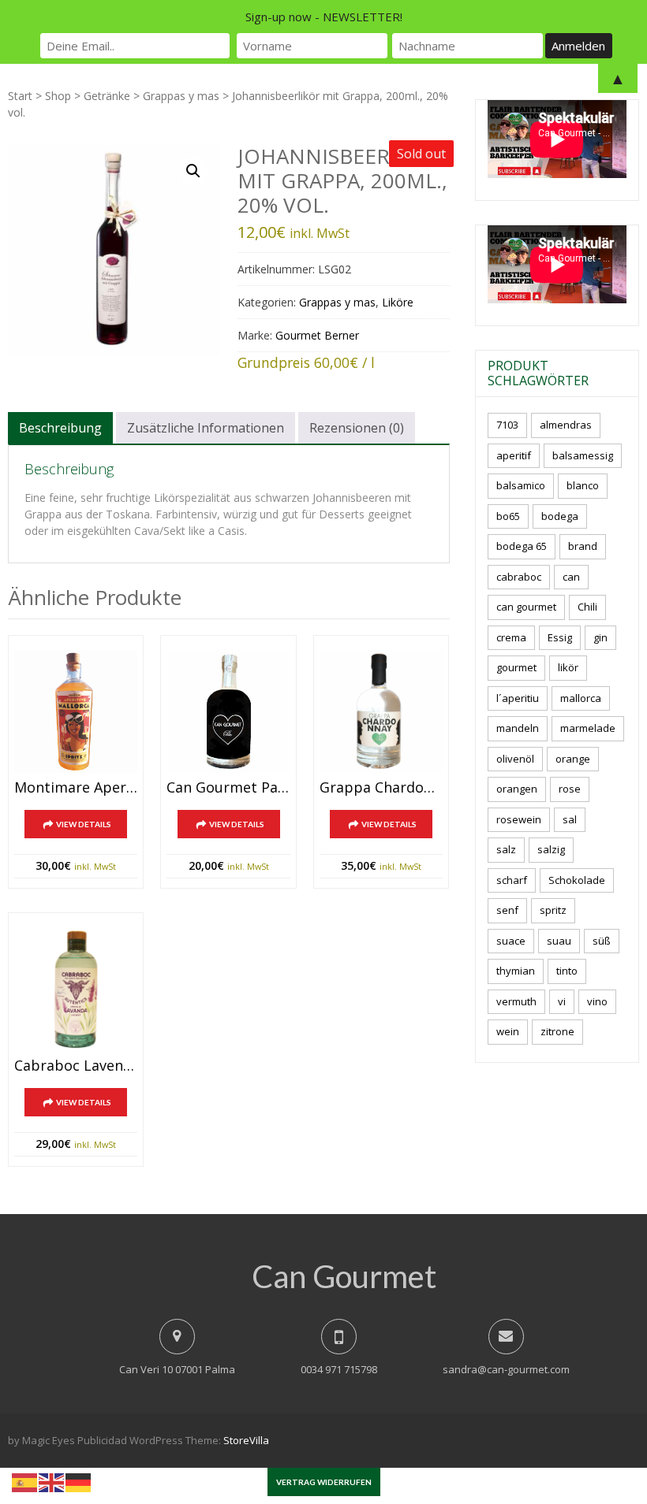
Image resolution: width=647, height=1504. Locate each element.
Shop (58, 95)
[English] (52, 1481)
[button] (193, 171)
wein (507, 1031)
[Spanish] (25, 1481)
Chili (587, 607)
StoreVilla (246, 1440)
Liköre (397, 302)
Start (20, 95)
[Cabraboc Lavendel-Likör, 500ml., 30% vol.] (75, 988)
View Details (83, 824)
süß (602, 941)
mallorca (580, 698)
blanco (583, 485)
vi (562, 1001)
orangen (516, 789)
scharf (511, 880)
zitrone (557, 1031)
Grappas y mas (181, 95)
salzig (551, 849)
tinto (567, 971)
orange (572, 759)
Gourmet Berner (317, 335)
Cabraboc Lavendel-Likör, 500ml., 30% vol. (75, 1066)
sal (570, 819)
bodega (559, 516)
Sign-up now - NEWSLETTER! (323, 16)
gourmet (516, 667)
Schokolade (576, 880)
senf (507, 910)
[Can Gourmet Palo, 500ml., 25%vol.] (228, 711)
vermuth (516, 1001)
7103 (507, 425)
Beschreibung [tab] (60, 427)
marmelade (587, 728)
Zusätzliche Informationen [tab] (205, 427)
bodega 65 (521, 546)
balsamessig (582, 455)
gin (600, 637)
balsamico (520, 485)
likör (568, 667)
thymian (515, 971)
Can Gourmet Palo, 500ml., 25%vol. (228, 788)
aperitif (513, 455)
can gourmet (526, 607)
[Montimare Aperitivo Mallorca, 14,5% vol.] (75, 711)
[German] (78, 1481)
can (571, 577)
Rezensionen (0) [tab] (356, 427)
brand (582, 546)
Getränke (107, 95)
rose (570, 789)
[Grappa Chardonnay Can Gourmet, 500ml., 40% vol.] (381, 711)
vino (597, 1001)
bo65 (508, 516)
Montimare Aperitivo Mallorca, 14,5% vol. (75, 788)
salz (506, 849)
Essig (560, 637)
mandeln (517, 728)
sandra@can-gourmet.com (506, 1369)
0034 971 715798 (339, 1369)
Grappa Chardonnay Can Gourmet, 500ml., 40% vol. (381, 788)
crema (511, 637)
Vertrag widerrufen (324, 1482)
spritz (553, 910)
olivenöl (515, 759)
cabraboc (518, 577)
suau (559, 941)
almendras (566, 425)
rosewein (518, 819)
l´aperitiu (517, 698)
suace (510, 941)
